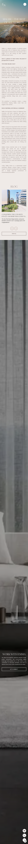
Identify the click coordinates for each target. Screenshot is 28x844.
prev (12, 228)
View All (14, 233)
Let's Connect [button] (14, 669)
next (16, 228)
